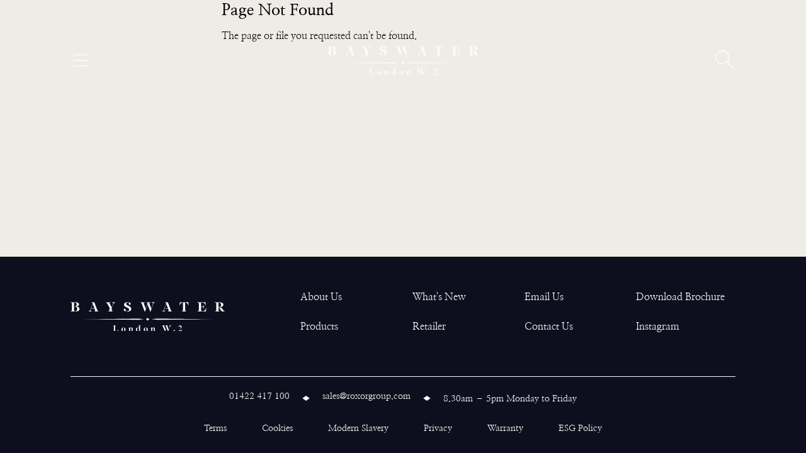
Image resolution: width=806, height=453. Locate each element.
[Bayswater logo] (403, 60)
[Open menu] (81, 60)
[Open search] (725, 60)
